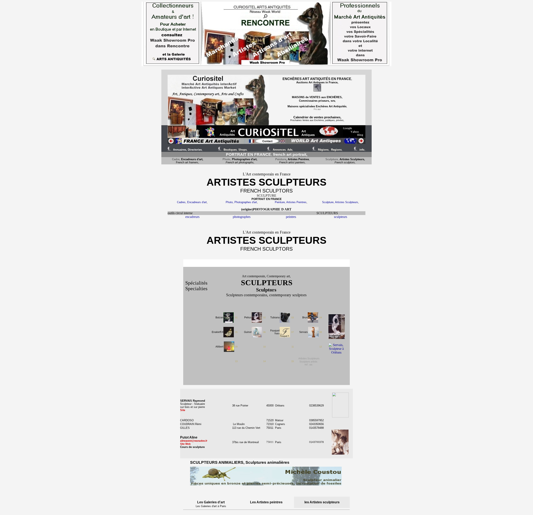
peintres (291, 217)
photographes (241, 217)
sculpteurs (340, 217)
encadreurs (192, 217)
